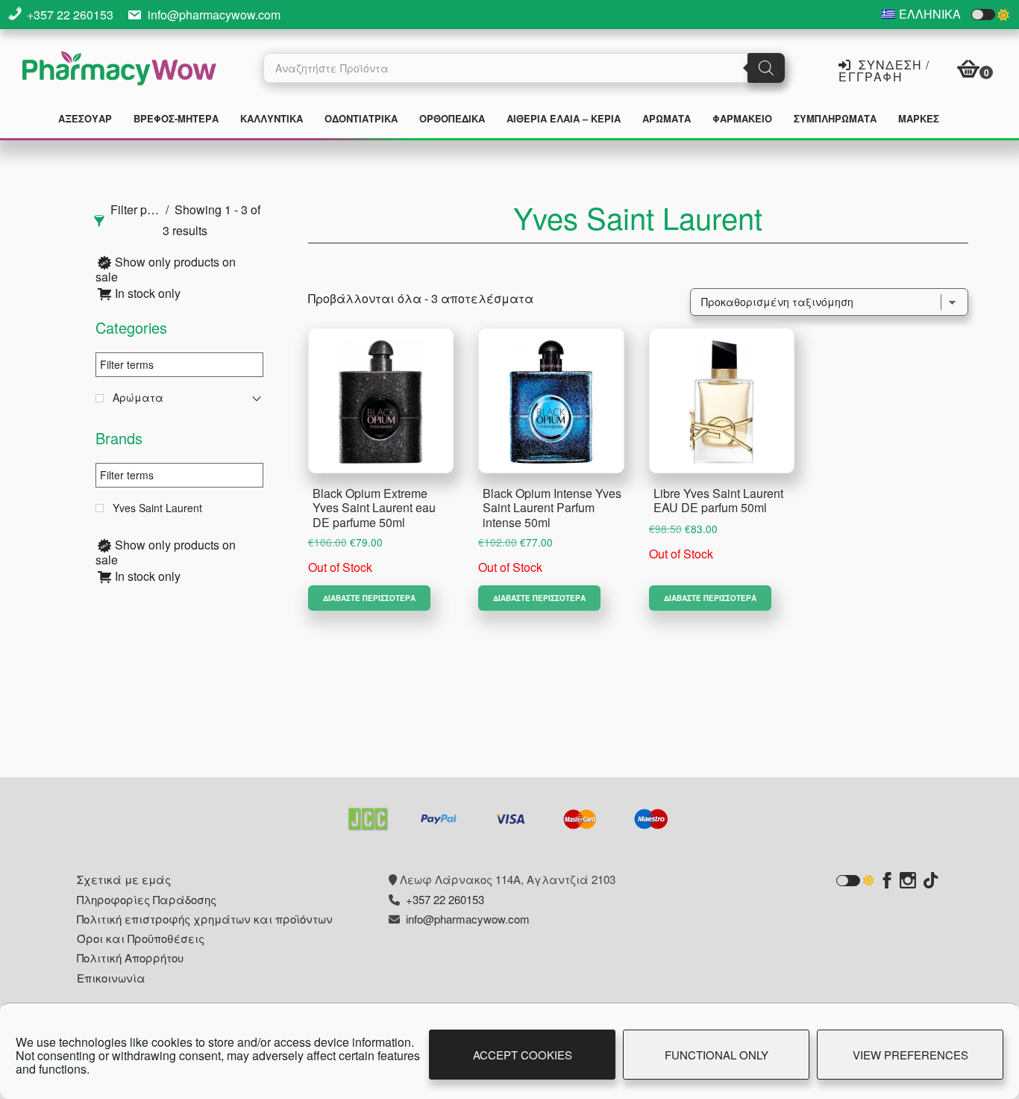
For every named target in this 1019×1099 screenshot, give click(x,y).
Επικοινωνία (111, 978)
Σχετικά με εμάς (124, 879)
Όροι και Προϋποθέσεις (140, 938)
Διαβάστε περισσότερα (369, 598)
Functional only (716, 1054)
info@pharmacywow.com (214, 14)
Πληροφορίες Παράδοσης (146, 899)
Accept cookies (522, 1054)
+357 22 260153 (70, 14)
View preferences (910, 1054)
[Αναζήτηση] (766, 68)
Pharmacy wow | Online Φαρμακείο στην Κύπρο (119, 70)
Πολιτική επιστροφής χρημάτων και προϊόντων (205, 919)
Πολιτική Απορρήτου (130, 957)
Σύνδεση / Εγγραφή (883, 69)
